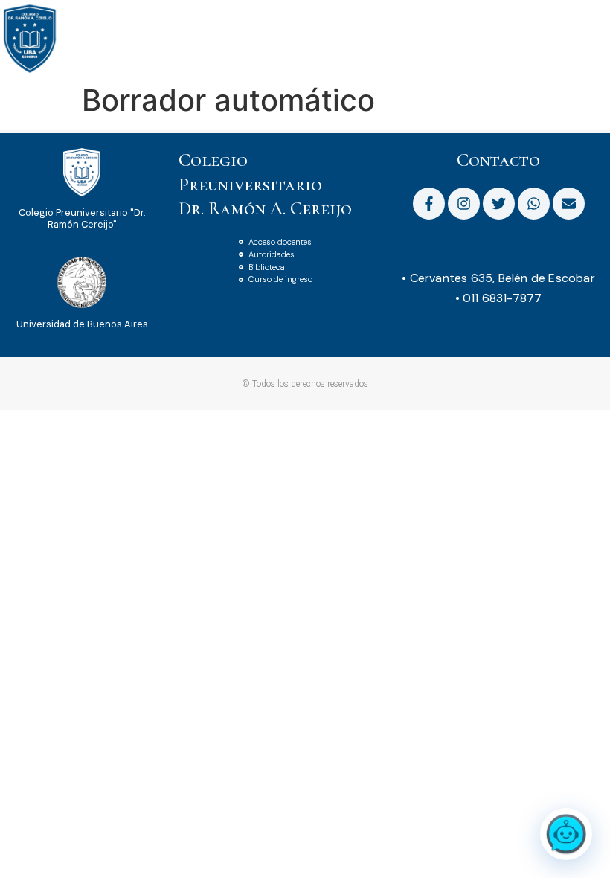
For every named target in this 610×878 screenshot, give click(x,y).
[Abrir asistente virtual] (566, 834)
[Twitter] (499, 204)
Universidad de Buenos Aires (82, 324)
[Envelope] (569, 204)
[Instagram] (464, 204)
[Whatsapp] (534, 204)
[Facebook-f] (429, 204)
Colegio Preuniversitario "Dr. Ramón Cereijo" (82, 218)
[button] (597, 21)
